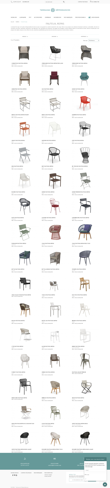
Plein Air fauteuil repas (19, 243)
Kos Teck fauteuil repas (79, 295)
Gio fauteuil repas (47, 89)
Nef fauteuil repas (47, 166)
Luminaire (23, 17)
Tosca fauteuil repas (48, 295)
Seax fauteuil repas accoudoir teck (23, 423)
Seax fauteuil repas (78, 397)
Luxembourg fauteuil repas (80, 217)
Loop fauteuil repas (48, 423)
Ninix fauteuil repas (78, 346)
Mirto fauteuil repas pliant (20, 114)
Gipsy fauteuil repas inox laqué (21, 449)
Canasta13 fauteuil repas (19, 63)
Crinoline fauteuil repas (79, 63)
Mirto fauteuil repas (48, 114)
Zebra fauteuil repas (48, 372)
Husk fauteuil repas (78, 89)
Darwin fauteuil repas (79, 114)
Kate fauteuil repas (18, 217)
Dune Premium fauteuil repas (81, 192)
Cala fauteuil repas (48, 243)
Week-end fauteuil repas (19, 397)
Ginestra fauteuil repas (19, 89)
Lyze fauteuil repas (78, 140)
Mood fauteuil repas (18, 320)
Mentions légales (48, 474)
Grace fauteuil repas (18, 140)
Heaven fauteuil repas (49, 140)
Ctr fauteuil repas (17, 346)
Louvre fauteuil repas (48, 217)
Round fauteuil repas (18, 192)
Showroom (26, 1)
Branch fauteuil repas (79, 320)
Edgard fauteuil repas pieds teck (52, 449)
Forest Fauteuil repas (18, 372)
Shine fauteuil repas (48, 192)
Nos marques (68, 17)
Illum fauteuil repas (48, 346)
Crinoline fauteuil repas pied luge (52, 63)
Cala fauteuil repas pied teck (81, 243)
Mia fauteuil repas (17, 166)
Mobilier (14, 17)
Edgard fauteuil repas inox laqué (82, 449)
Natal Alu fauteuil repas (49, 320)
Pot (30, 17)
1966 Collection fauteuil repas (21, 295)
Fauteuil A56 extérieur (79, 372)
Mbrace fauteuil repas (49, 397)
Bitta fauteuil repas (18, 269)
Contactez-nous (83, 1)
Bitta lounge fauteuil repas (50, 269)
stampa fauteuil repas (79, 269)
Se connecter (95, 1)
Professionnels (80, 17)
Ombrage (48, 17)
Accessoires (38, 17)
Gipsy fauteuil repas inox (80, 423)
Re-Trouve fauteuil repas (80, 166)
